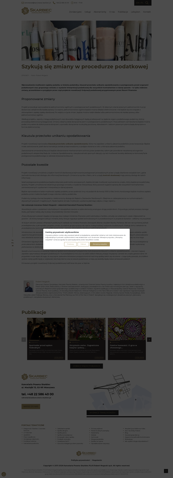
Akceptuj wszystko (100, 244)
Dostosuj (70, 244)
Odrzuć (83, 244)
